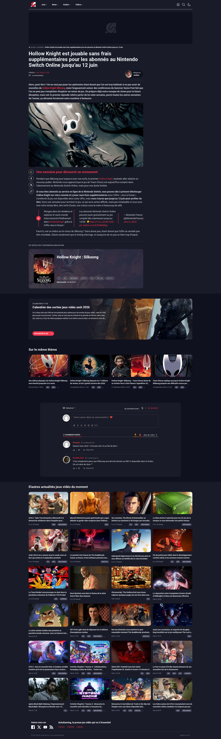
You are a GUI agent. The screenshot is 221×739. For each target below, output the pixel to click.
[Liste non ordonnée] (92, 425)
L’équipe (80, 727)
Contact (61, 727)
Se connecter (152, 408)
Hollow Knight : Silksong (77, 257)
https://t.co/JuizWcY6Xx (101, 221)
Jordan (136, 75)
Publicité (70, 727)
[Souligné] (81, 425)
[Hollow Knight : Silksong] (44, 268)
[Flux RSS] (51, 727)
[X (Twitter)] (39, 727)
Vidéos (78, 5)
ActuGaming (33, 4)
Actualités (40, 47)
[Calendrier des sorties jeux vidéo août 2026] (110, 319)
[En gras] (74, 425)
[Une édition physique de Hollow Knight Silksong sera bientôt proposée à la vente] (48, 365)
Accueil (33, 47)
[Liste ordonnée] (88, 425)
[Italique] (78, 425)
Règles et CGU (185, 735)
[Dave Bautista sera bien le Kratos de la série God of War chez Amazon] (90, 577)
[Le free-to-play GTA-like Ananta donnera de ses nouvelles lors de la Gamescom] (172, 651)
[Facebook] (33, 727)
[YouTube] (45, 727)
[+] (96, 425)
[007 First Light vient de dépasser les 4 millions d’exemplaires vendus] (90, 614)
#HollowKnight (56, 221)
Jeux (43, 5)
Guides (66, 5)
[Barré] (85, 425)
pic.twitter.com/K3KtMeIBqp (93, 225)
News (54, 5)
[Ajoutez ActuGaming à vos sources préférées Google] (31, 172)
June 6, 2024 (130, 221)
